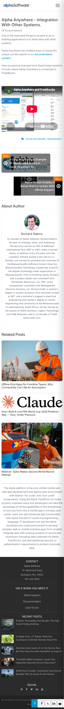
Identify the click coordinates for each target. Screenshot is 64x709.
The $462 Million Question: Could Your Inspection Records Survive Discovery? (36, 661)
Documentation (32, 601)
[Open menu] (57, 5)
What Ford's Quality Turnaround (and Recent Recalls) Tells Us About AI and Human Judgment (38, 672)
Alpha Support (32, 595)
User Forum (32, 607)
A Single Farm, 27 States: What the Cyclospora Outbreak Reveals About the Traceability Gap (36, 638)
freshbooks (54, 139)
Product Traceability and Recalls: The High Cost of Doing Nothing (37, 622)
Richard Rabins (12, 30)
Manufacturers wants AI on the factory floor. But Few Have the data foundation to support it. (39, 650)
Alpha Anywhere (36, 139)
